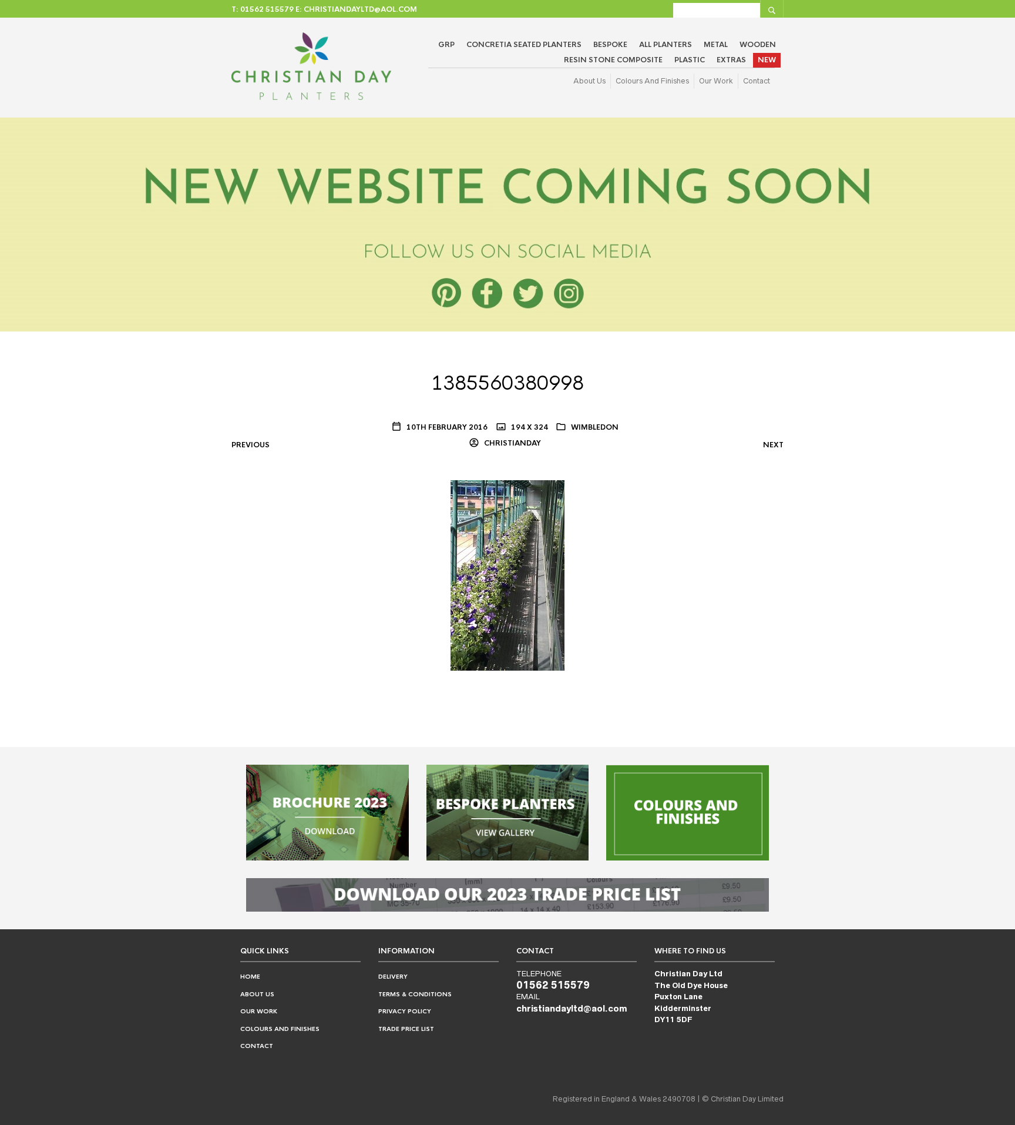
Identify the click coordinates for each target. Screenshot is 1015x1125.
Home (250, 976)
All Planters (665, 44)
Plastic (689, 60)
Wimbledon (595, 427)
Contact (756, 80)
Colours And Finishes (652, 80)
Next (773, 445)
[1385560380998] (507, 575)
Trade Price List (406, 1029)
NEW (767, 60)
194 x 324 (528, 427)
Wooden (758, 44)
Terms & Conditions (415, 994)
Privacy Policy (404, 1011)
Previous (250, 445)
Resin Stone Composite (613, 60)
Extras (731, 60)
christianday (511, 443)
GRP (446, 44)
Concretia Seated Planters (524, 44)
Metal (716, 44)
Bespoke (610, 44)
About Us (589, 80)
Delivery (393, 976)
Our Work (716, 80)
